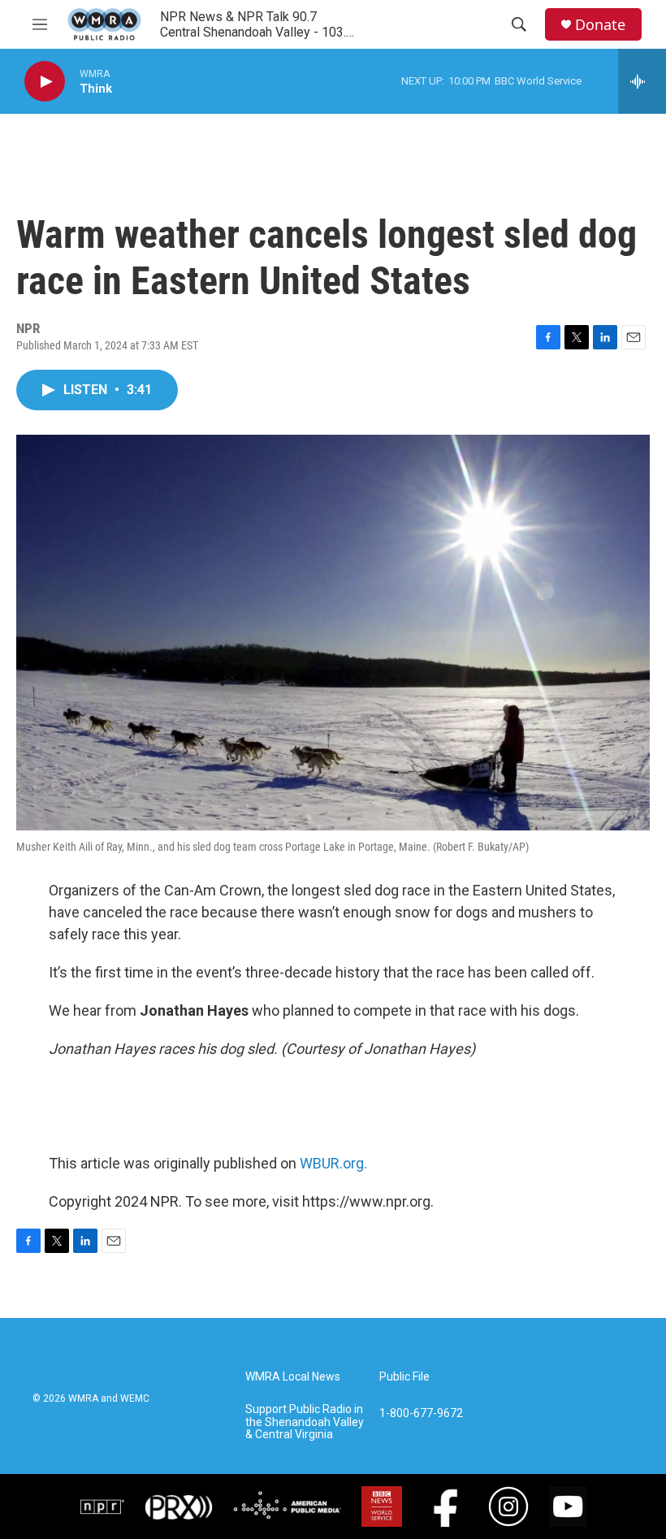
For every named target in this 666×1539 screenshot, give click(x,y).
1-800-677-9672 (421, 1413)
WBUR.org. (333, 1163)
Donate (600, 24)
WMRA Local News (292, 1377)
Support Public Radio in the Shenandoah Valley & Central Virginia (304, 1422)
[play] (45, 81)
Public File (404, 1377)
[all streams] (642, 81)
